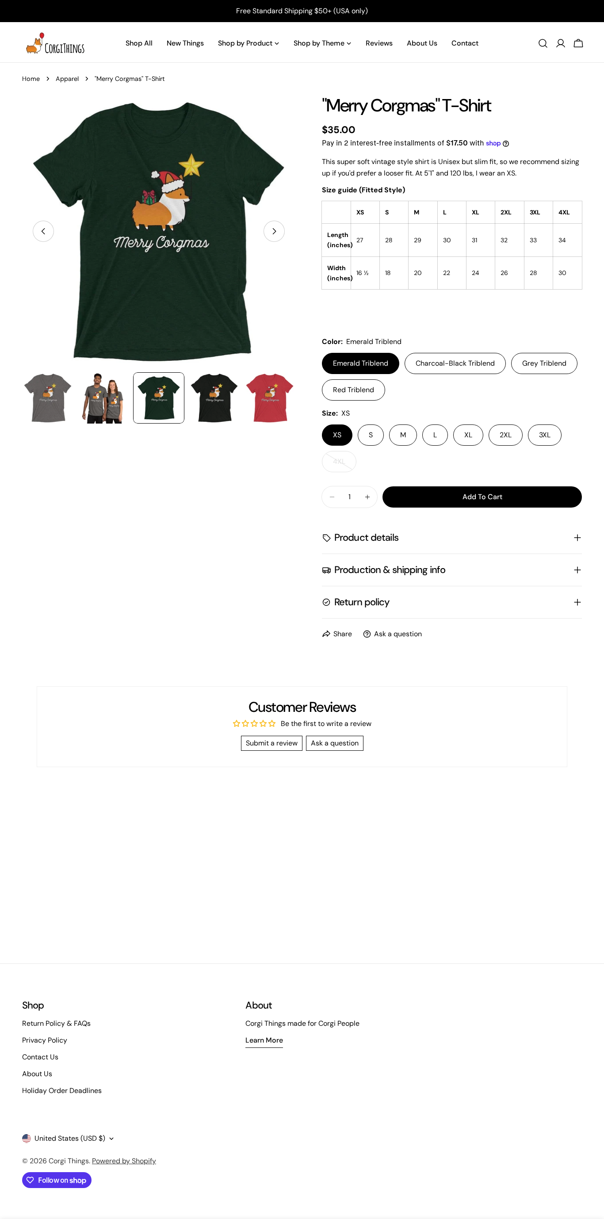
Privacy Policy (44, 1040)
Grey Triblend (544, 363)
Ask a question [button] (335, 743)
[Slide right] (274, 231)
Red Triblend (353, 389)
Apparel (67, 79)
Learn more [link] (264, 1040)
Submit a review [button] (272, 743)
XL (468, 434)
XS (337, 434)
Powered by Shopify (124, 1161)
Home (31, 79)
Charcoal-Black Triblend (455, 363)
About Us (37, 1073)
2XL (506, 434)
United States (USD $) (69, 1138)
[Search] (543, 43)
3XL (544, 434)
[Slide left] (43, 231)
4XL (344, 464)
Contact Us (40, 1057)
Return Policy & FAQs (56, 1023)
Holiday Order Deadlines (62, 1090)
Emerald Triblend (360, 363)
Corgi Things (69, 1161)
